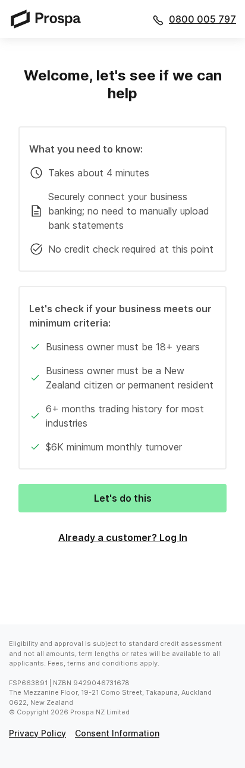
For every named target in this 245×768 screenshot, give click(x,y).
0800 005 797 (202, 19)
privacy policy (37, 733)
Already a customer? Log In (122, 537)
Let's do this (123, 498)
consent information (117, 733)
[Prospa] (49, 18)
